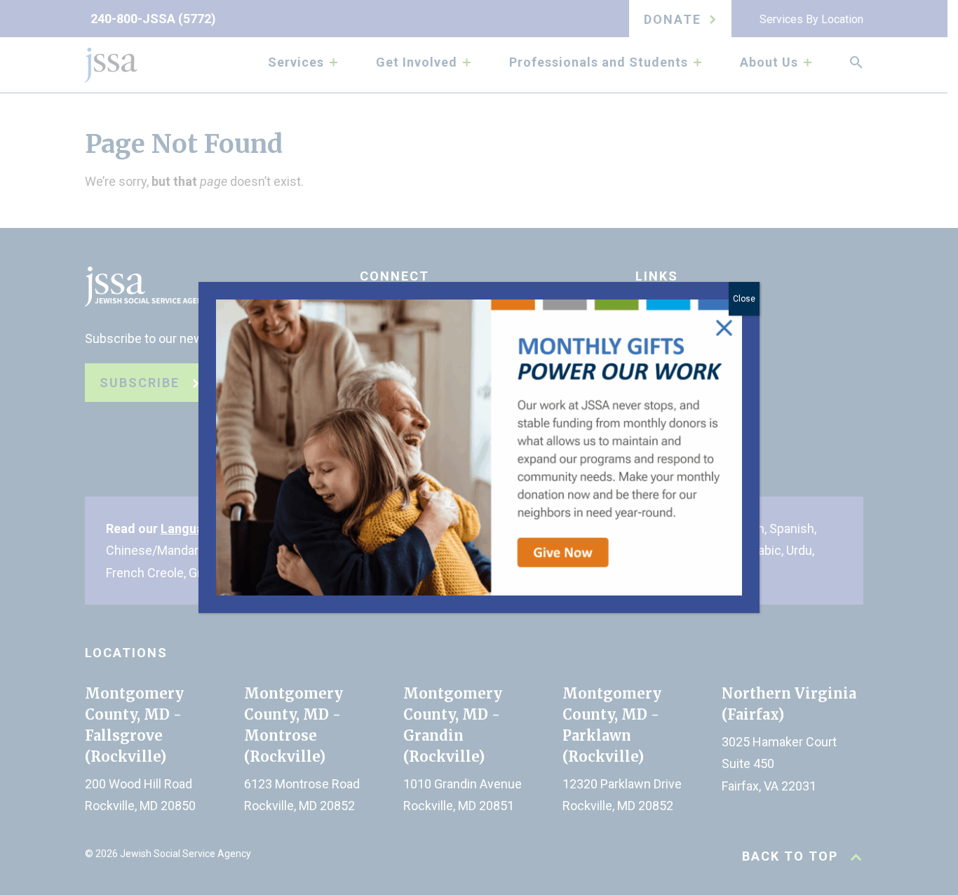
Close (744, 299)
